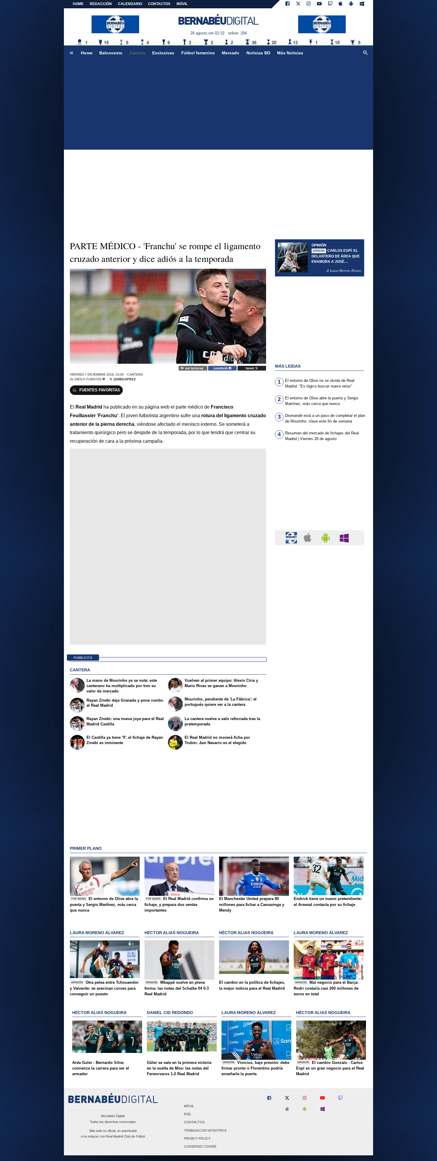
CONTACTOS (159, 4)
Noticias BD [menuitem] (258, 52)
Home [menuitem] (86, 52)
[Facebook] (287, 4)
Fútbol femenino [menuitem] (198, 52)
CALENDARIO (130, 4)
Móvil (189, 1106)
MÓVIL (182, 4)
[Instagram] (308, 4)
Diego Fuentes (88, 379)
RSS (187, 1114)
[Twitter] (298, 4)
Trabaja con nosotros (205, 1130)
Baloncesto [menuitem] (110, 52)
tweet (250, 368)
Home (78, 4)
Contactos (194, 1122)
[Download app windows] (362, 4)
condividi (221, 368)
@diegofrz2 (124, 379)
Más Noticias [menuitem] (290, 52)
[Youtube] (319, 4)
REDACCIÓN (101, 4)
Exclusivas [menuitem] (163, 52)
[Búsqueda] (365, 53)
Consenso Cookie (200, 1146)
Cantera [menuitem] (137, 52)
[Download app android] (351, 4)
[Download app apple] (341, 4)
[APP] (292, 537)
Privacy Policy (197, 1138)
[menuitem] (71, 53)
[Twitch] (330, 4)
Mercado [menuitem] (230, 52)
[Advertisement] (218, 105)
